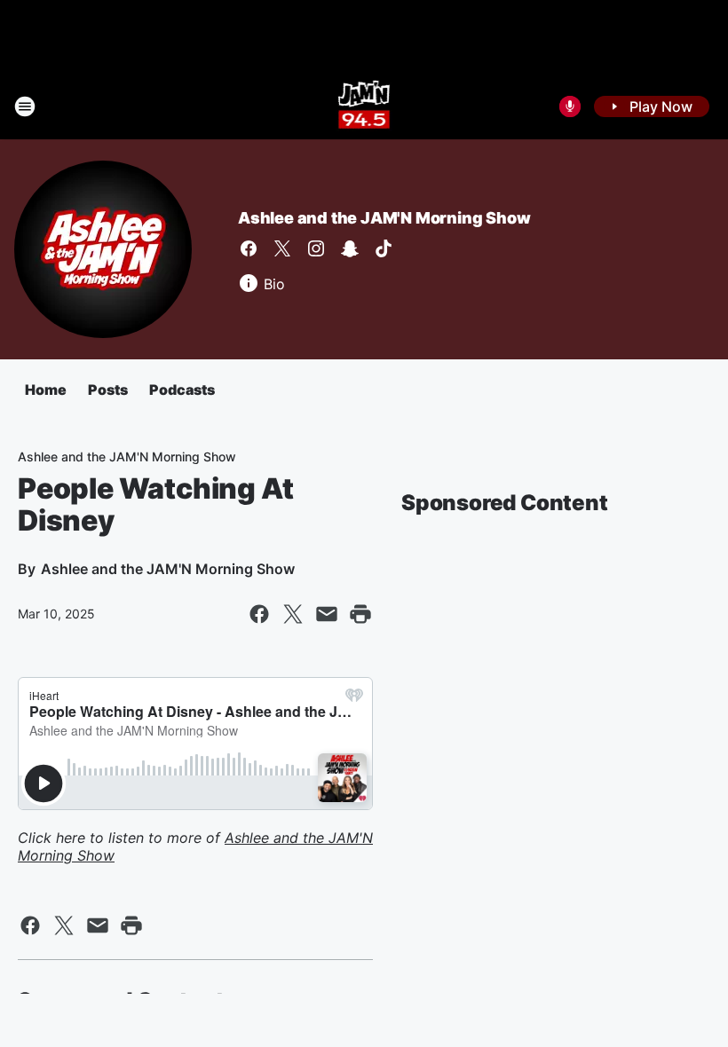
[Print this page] (360, 614)
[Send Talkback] (570, 106)
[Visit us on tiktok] (383, 248)
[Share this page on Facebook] (259, 614)
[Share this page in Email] (326, 614)
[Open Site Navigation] (25, 106)
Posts (108, 389)
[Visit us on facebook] (248, 248)
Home (46, 389)
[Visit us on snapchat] (349, 248)
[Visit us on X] (282, 248)
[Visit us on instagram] (316, 248)
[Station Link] (364, 106)
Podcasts (182, 389)
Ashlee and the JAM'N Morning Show (384, 218)
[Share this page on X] (293, 614)
